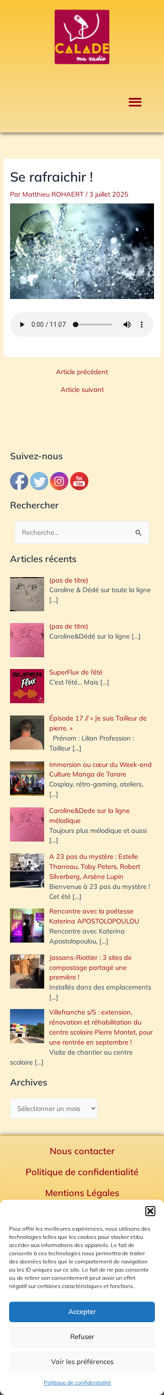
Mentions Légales (82, 1192)
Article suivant (82, 389)
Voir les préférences (82, 1361)
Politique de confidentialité (77, 1382)
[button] (150, 1211)
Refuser (82, 1336)
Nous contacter (82, 1151)
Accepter (82, 1311)
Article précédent (82, 372)
